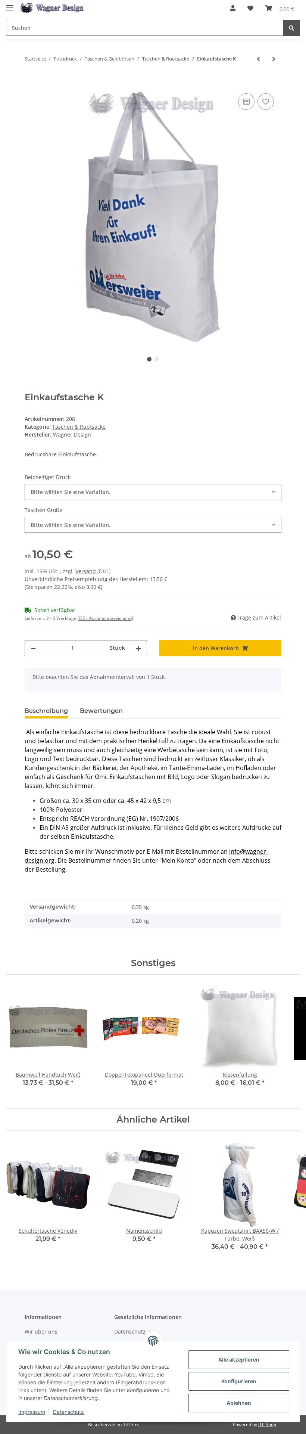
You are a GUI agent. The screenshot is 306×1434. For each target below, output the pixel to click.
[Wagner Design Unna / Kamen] (53, 8)
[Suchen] (291, 28)
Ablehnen (239, 1403)
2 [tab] (156, 359)
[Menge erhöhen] (138, 648)
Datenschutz (68, 1412)
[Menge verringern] (33, 648)
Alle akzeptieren (238, 1359)
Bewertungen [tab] (101, 710)
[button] (232, 8)
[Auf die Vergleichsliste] (246, 101)
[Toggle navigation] (9, 4)
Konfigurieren (238, 1381)
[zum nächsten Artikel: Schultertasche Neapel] (273, 59)
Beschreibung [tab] (46, 710)
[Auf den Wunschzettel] (265, 101)
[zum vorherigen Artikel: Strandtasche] (258, 59)
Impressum (31, 1412)
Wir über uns (41, 1331)
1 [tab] (149, 359)
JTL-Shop (267, 1424)
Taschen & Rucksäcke (79, 426)
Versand (86, 571)
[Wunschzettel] (250, 8)
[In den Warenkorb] (31, 83)
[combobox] (153, 492)
